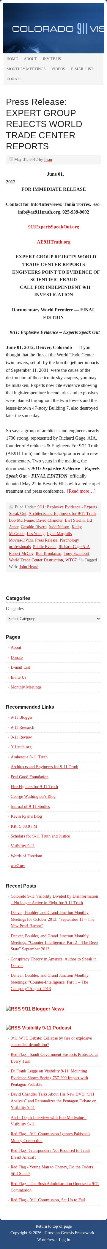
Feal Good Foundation (29, 777)
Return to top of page (54, 1226)
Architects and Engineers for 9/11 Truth (62, 513)
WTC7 (71, 560)
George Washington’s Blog (33, 796)
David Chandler (49, 520)
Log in (64, 1239)
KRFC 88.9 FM (24, 826)
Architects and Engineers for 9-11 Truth (44, 767)
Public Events (44, 547)
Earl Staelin (75, 520)
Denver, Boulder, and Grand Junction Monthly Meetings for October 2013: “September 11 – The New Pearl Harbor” (52, 919)
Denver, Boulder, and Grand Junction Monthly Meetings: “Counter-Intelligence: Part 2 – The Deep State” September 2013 (54, 943)
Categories (14, 608)
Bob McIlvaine (21, 520)
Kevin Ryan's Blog (26, 816)
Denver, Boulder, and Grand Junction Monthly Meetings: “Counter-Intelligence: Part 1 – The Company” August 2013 (50, 982)
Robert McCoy (21, 553)
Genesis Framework (77, 1233)
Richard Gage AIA (74, 547)
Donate (14, 79)
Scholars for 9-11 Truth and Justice (40, 836)
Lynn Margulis (59, 533)
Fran (48, 159)
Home (12, 59)
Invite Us (52, 59)
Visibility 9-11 (23, 846)
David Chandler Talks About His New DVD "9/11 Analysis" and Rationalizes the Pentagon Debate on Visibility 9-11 (53, 1101)
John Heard (28, 567)
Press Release (46, 540)
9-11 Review (21, 737)
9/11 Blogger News (43, 1008)
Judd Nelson (59, 527)
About (30, 59)
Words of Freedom (26, 856)
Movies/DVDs (21, 540)
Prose (49, 1233)
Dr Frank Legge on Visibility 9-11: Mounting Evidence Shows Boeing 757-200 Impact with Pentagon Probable (49, 1078)
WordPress (46, 1239)
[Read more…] (81, 491)
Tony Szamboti (76, 553)
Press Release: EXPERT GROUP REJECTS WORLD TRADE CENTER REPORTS (44, 124)
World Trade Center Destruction (36, 560)
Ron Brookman (48, 553)
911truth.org (21, 747)
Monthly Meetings (26, 69)
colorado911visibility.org (53, 28)
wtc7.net (18, 866)
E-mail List (82, 69)
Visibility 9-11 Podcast (46, 1027)
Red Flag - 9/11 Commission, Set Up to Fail (48, 1200)
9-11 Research (22, 727)
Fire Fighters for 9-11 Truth (34, 786)
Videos (58, 69)
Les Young (36, 533)
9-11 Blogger (22, 717)
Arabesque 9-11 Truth (29, 757)
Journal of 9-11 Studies (30, 806)
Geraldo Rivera (33, 527)
